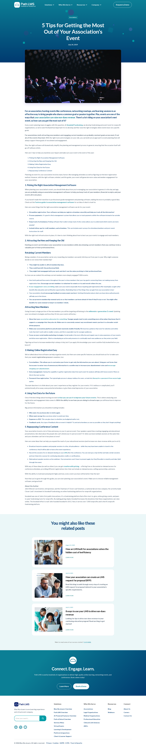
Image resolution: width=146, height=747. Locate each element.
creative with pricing (71, 466)
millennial (92, 311)
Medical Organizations (92, 716)
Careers (126, 712)
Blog (109, 709)
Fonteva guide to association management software (54, 202)
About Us (127, 709)
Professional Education (92, 719)
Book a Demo (81, 686)
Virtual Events (59, 726)
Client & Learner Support (63, 736)
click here (87, 642)
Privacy (49, 743)
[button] (49, 4)
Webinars (111, 712)
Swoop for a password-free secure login (107, 378)
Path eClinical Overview (62, 719)
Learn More (64, 686)
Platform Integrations (62, 733)
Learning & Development (62, 729)
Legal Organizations (91, 712)
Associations (73, 17)
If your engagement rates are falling (41, 287)
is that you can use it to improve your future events (77, 398)
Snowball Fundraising (75, 125)
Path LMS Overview (61, 712)
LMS (65, 453)
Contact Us (128, 716)
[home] (25, 5)
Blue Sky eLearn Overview (63, 709)
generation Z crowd (105, 311)
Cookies (56, 743)
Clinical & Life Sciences (92, 723)
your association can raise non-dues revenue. (55, 117)
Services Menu (59, 723)
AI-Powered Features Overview (65, 716)
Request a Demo (122, 5)
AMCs (86, 726)
